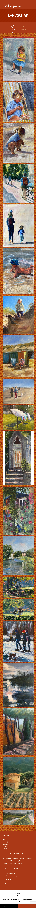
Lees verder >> (18, 863)
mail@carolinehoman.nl (12, 884)
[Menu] (31, 5)
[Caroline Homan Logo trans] (15, 5)
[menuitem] (31, 5)
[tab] (12, 28)
